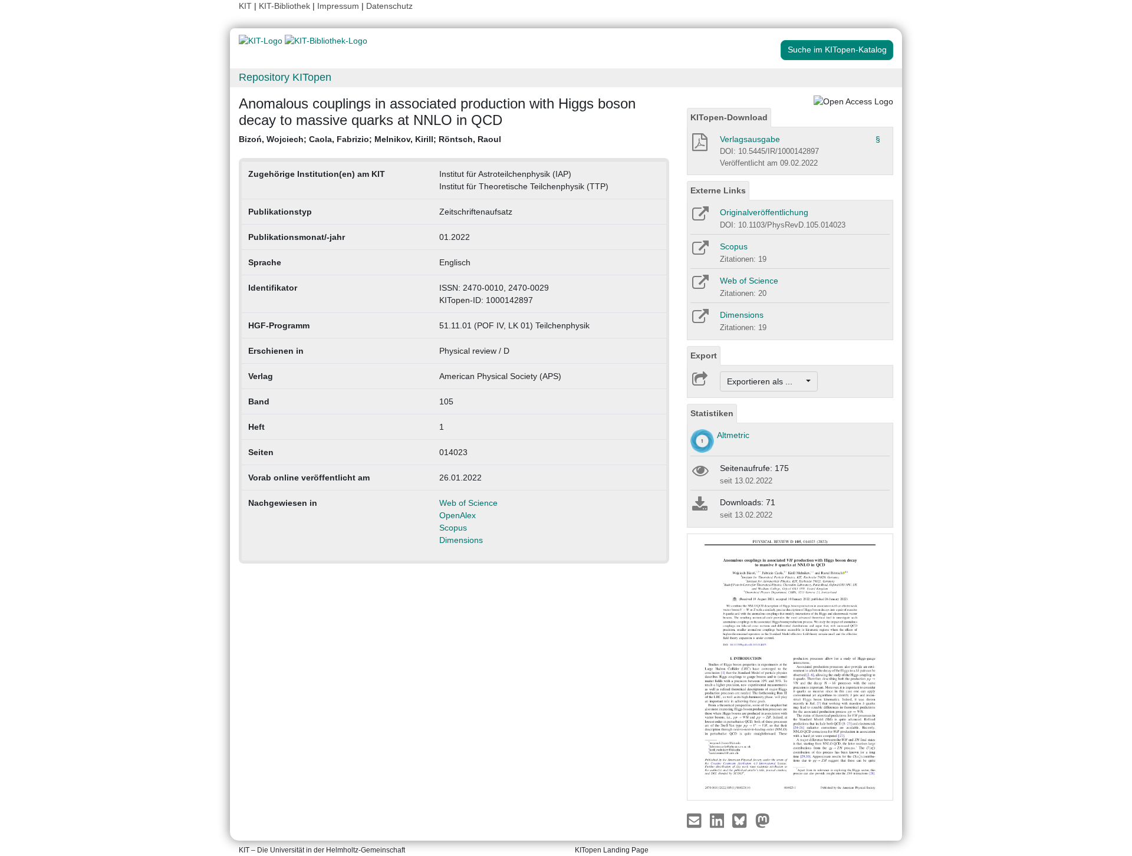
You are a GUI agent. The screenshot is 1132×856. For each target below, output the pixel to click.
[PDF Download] (699, 145)
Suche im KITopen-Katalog (837, 49)
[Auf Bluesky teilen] (742, 819)
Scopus (453, 527)
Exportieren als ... (765, 381)
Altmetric (733, 435)
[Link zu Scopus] (699, 251)
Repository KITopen (285, 77)
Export (703, 355)
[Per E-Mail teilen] (695, 819)
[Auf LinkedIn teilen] (718, 819)
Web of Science (468, 503)
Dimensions (461, 540)
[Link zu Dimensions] (699, 320)
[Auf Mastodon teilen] (762, 819)
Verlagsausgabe (750, 139)
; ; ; (370, 139)
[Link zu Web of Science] (699, 286)
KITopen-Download (729, 117)
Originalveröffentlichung (764, 212)
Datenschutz (389, 6)
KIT (245, 6)
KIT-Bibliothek (285, 6)
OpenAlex (457, 515)
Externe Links (718, 190)
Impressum (338, 6)
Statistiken (711, 413)
